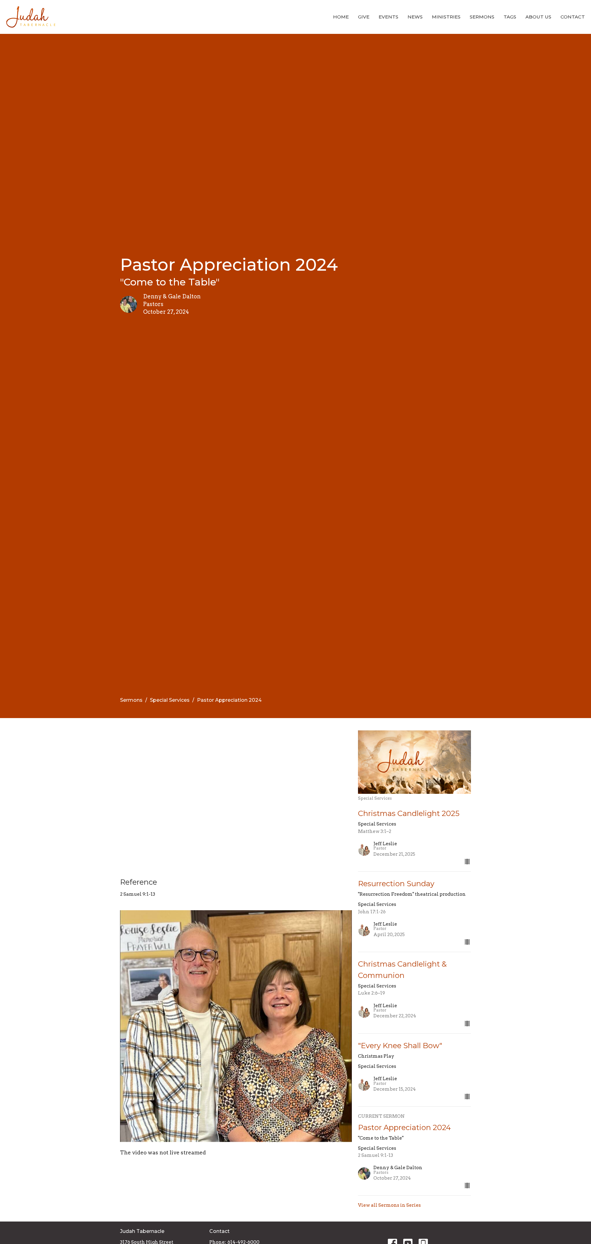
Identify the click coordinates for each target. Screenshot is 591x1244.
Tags (510, 17)
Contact (573, 17)
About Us (538, 17)
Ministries (446, 17)
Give (363, 17)
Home (341, 17)
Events (388, 17)
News (415, 17)
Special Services (170, 700)
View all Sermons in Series (389, 1205)
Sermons (482, 17)
